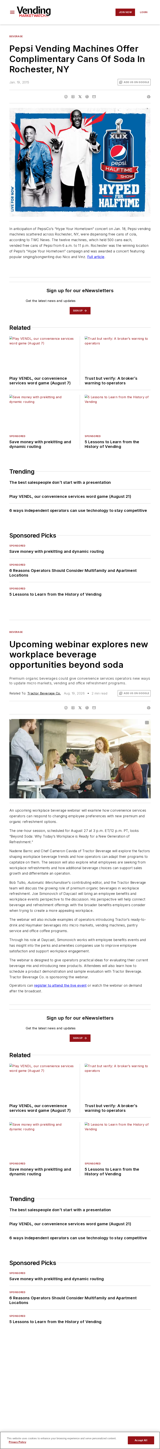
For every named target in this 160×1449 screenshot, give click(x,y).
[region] (80, 1440)
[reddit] (87, 97)
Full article (95, 257)
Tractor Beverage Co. (44, 693)
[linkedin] (73, 97)
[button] (12, 12)
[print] (149, 97)
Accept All (141, 1440)
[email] (94, 97)
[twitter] (80, 97)
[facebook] (66, 97)
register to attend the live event (60, 985)
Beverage (16, 36)
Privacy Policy (17, 1442)
